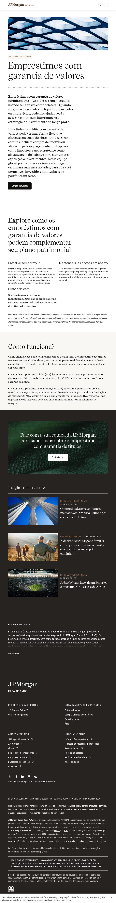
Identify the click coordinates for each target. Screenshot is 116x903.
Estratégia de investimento (73, 501)
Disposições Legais (74, 841)
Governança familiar (70, 536)
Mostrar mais (13, 654)
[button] (10, 777)
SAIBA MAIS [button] (13, 799)
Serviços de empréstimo (19, 56)
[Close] (111, 898)
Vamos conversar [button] (20, 186)
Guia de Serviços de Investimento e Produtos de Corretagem (37, 813)
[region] (58, 898)
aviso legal (27, 848)
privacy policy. (65, 900)
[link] (33, 511)
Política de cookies (74, 753)
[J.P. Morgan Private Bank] (21, 5)
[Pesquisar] (100, 5)
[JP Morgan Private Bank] (23, 690)
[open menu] (106, 5)
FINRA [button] (57, 831)
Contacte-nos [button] (58, 457)
